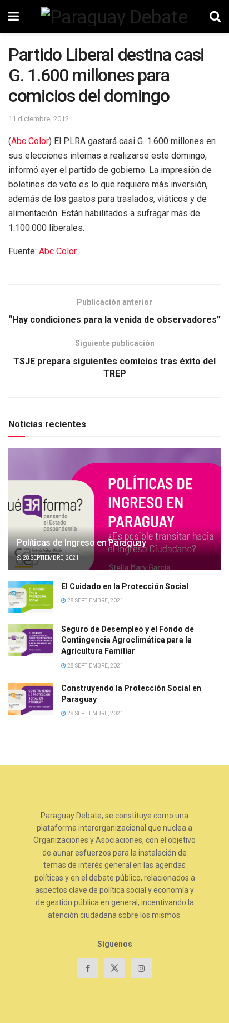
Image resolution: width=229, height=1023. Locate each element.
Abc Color (30, 141)
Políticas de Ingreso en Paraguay (81, 542)
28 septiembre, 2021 (50, 558)
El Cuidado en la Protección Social (124, 586)
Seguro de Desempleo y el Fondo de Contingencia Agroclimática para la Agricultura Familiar (127, 640)
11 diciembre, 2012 (38, 119)
